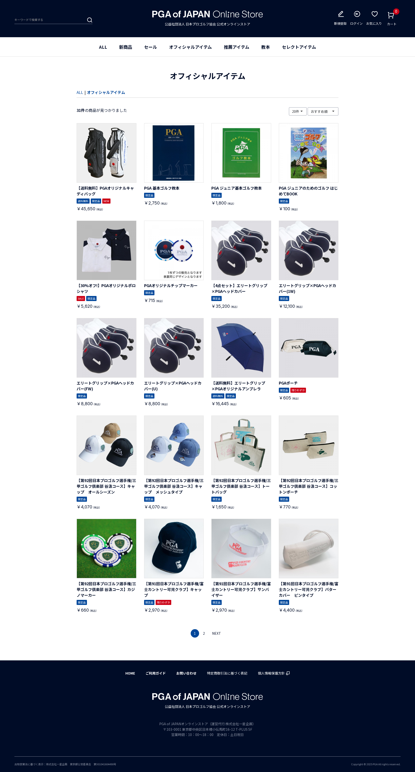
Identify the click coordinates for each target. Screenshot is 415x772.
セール (150, 47)
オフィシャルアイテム (190, 47)
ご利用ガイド (156, 673)
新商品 (125, 47)
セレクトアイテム (299, 47)
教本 (265, 47)
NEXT (216, 633)
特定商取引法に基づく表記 (227, 673)
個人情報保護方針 (271, 673)
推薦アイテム (236, 47)
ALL (103, 47)
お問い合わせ (186, 673)
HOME (130, 673)
